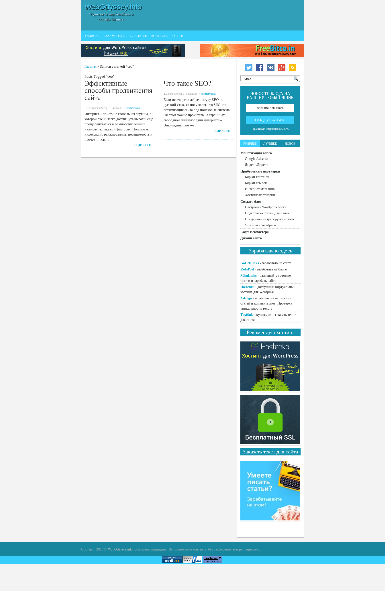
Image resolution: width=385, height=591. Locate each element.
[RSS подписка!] (292, 71)
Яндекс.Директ (256, 164)
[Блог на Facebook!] (257, 71)
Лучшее (270, 143)
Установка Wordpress (260, 225)
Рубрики (250, 143)
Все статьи (138, 36)
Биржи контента (257, 176)
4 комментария (207, 93)
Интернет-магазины (260, 188)
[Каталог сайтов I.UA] (192, 561)
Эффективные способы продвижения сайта (118, 90)
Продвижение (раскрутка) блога (269, 219)
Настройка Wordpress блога (265, 207)
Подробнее (142, 145)
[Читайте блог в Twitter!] (245, 71)
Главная (92, 36)
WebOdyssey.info (113, 7)
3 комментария (132, 108)
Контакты (159, 36)
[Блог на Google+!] (280, 71)
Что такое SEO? (187, 83)
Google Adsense (256, 158)
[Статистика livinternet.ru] (213, 561)
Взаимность (114, 36)
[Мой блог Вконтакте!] (269, 71)
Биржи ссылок (256, 182)
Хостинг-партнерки (260, 194)
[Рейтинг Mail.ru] (172, 561)
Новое (290, 143)
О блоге (179, 36)
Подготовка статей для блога (267, 213)
